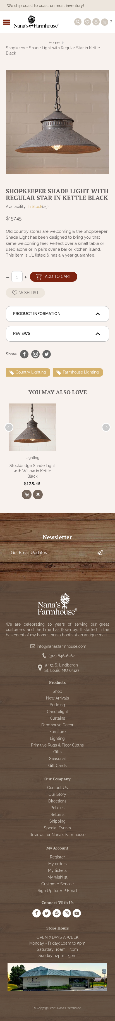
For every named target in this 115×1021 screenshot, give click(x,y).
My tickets (57, 870)
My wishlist (57, 877)
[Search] (78, 21)
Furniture (57, 731)
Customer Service (57, 884)
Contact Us (57, 787)
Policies (57, 808)
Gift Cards (57, 765)
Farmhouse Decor (57, 725)
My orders (57, 864)
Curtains (57, 718)
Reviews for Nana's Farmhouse (57, 834)
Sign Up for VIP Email (57, 890)
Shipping (57, 821)
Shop (57, 691)
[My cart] (104, 22)
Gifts (57, 752)
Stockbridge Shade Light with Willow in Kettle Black (32, 470)
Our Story (57, 794)
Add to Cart (58, 276)
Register (57, 857)
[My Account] (96, 21)
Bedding (57, 705)
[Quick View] (38, 494)
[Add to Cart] (27, 494)
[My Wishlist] (87, 21)
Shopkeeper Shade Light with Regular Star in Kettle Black (53, 50)
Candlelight (57, 711)
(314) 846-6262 (62, 656)
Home (54, 42)
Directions (57, 801)
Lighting (32, 458)
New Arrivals (57, 698)
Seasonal (57, 758)
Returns (57, 814)
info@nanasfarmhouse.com (61, 646)
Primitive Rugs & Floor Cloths (57, 745)
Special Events (57, 828)
